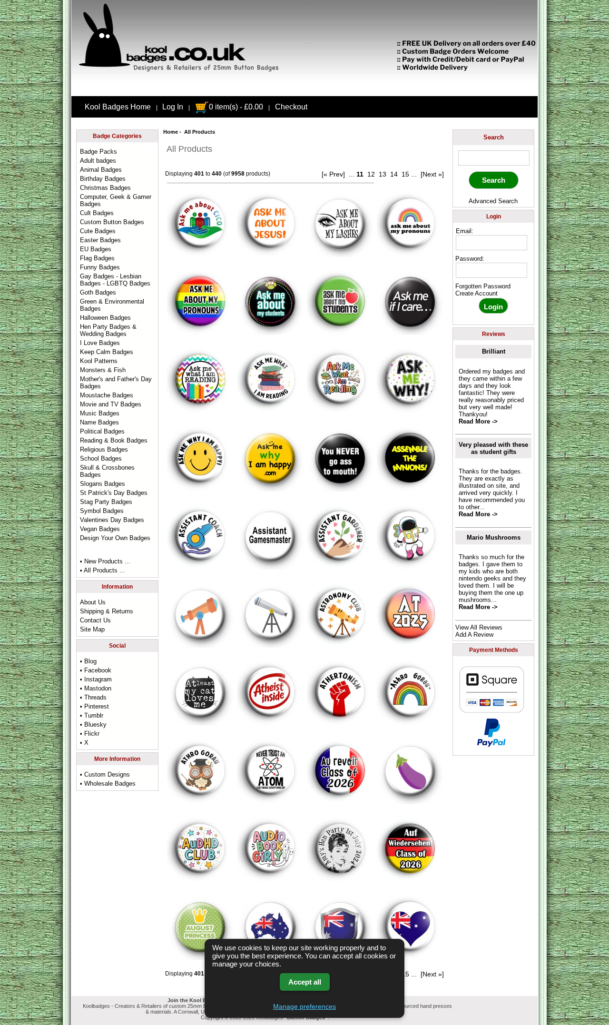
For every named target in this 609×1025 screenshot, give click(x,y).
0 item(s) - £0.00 (236, 107)
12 (371, 174)
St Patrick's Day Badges (113, 492)
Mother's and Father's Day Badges (116, 382)
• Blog (88, 661)
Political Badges (102, 431)
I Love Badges (100, 342)
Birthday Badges (103, 178)
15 (405, 174)
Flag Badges (97, 258)
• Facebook (95, 670)
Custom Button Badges (112, 222)
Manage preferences (304, 1006)
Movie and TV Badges (110, 404)
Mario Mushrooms (494, 537)
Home (170, 132)
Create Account (476, 293)
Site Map (92, 629)
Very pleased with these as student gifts (493, 448)
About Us (93, 602)
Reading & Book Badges (113, 440)
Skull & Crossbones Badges (107, 471)
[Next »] (432, 174)
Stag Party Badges (106, 501)
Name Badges (99, 422)
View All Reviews (478, 627)
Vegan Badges (100, 528)
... (351, 174)
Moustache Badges (106, 395)
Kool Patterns (99, 361)
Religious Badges (104, 449)
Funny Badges (100, 267)
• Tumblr (91, 715)
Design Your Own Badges (115, 538)
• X (84, 742)
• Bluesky (93, 724)
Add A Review (474, 634)
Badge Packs (98, 151)
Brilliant (493, 351)
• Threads (93, 697)
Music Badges (99, 413)
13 (382, 174)
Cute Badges (98, 231)
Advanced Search (493, 201)
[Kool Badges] (304, 88)
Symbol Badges (102, 510)
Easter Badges (100, 240)
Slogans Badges (102, 483)
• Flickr (89, 733)
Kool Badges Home (118, 107)
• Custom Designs (105, 774)
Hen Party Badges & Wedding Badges (108, 330)
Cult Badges (97, 213)
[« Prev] (333, 174)
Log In (172, 107)
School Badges (101, 458)
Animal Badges (101, 169)
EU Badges (95, 249)
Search (493, 137)
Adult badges (98, 160)
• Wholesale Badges (108, 783)
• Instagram (96, 679)
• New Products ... (105, 561)
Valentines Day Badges (112, 519)
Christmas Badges (105, 187)
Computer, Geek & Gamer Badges (115, 200)
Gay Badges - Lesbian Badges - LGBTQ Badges (115, 280)
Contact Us (95, 620)
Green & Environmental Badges (112, 305)
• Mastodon (95, 688)
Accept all (304, 982)
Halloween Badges (105, 317)
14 (394, 174)
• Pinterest (94, 706)
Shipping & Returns (106, 611)
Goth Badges (98, 292)
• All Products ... (102, 570)
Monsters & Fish (103, 370)
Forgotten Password (483, 286)
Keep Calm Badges (106, 351)
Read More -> (478, 421)
